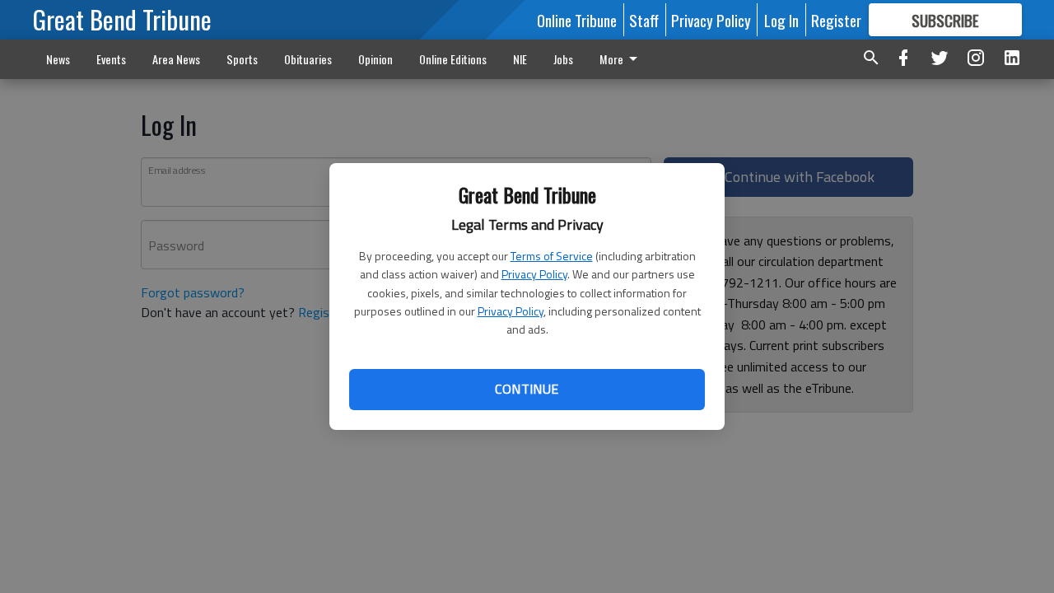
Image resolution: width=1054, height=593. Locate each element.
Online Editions (453, 59)
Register (836, 19)
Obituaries (308, 59)
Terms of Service (552, 255)
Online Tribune (577, 19)
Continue (526, 389)
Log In (781, 19)
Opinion (375, 59)
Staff (644, 19)
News (58, 59)
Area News (176, 59)
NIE (520, 59)
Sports (242, 59)
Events (111, 59)
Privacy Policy (534, 273)
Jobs (563, 59)
